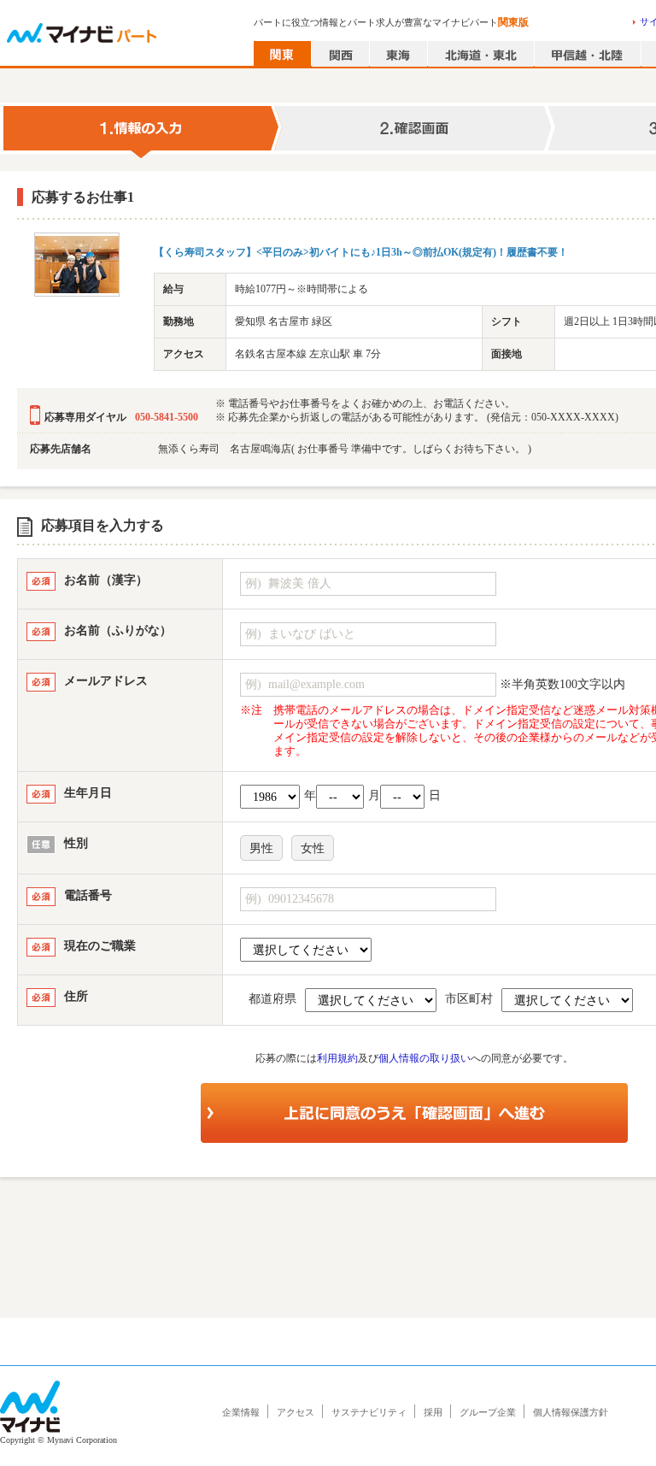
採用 (433, 1412)
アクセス (295, 1412)
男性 (261, 848)
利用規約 (337, 1058)
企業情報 (241, 1412)
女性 (313, 848)
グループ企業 (488, 1412)
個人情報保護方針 (570, 1412)
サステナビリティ (369, 1412)
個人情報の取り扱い (424, 1058)
